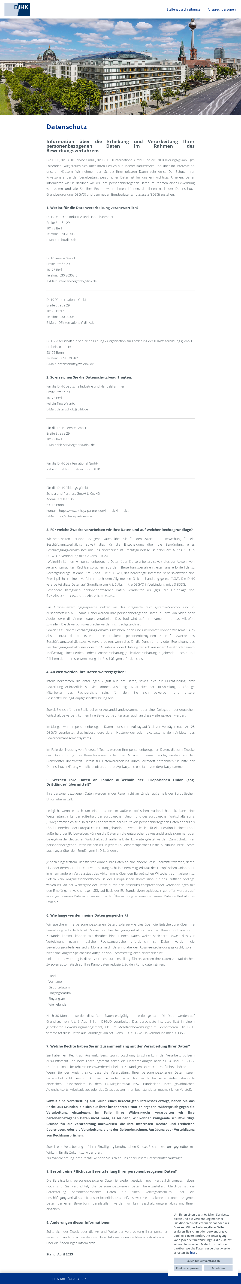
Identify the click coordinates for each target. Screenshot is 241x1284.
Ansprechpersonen (222, 9)
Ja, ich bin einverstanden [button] (203, 1261)
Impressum (57, 1278)
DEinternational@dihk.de (77, 322)
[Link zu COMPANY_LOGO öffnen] (17, 9)
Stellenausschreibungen (184, 9)
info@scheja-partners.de (74, 516)
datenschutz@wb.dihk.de (76, 364)
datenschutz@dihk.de (72, 409)
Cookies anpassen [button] (188, 1268)
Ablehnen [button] (218, 1268)
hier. (193, 1253)
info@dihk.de (67, 240)
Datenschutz (77, 1278)
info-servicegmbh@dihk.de (78, 281)
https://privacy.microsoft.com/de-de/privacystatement (147, 766)
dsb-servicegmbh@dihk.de (76, 445)
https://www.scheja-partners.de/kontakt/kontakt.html (97, 510)
